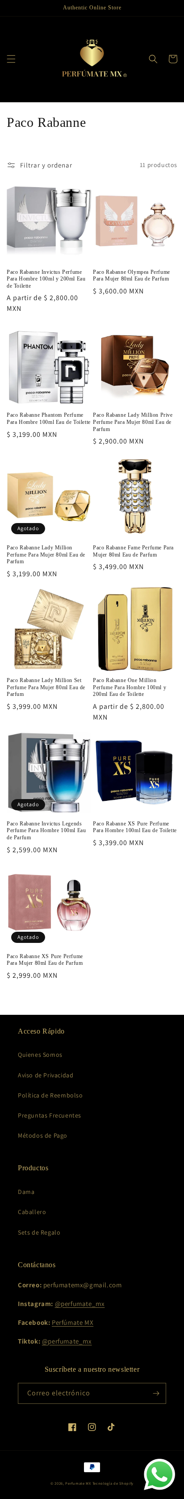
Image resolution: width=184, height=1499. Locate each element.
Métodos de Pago (42, 1135)
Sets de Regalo (39, 1232)
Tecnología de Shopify (113, 1483)
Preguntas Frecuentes (49, 1115)
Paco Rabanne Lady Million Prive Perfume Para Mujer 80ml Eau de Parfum (133, 422)
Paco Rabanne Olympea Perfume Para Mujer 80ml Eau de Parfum (131, 275)
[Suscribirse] (156, 1393)
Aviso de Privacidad (45, 1075)
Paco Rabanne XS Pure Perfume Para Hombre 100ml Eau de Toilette (135, 827)
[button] (11, 59)
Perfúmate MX (72, 1322)
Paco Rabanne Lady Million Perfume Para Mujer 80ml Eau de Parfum (46, 554)
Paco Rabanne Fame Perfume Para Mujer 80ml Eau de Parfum (133, 551)
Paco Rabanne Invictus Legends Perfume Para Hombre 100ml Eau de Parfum (46, 831)
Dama (26, 1192)
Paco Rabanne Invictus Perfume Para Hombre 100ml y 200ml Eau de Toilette (46, 279)
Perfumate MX (78, 1483)
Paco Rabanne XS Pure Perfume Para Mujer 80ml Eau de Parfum (45, 960)
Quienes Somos (40, 1055)
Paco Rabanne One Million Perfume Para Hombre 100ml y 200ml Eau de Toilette (129, 687)
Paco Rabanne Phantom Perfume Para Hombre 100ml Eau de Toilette (49, 418)
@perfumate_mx (80, 1303)
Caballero (32, 1212)
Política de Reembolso (50, 1095)
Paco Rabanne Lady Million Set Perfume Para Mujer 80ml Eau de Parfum (46, 687)
